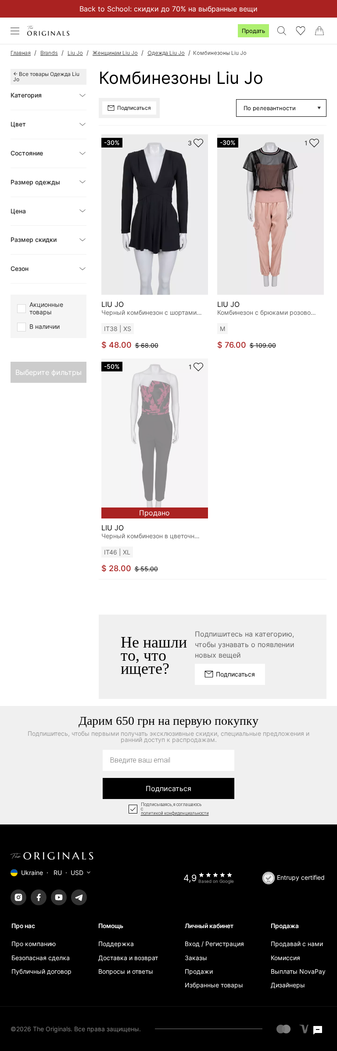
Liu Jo (75, 53)
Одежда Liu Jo (166, 53)
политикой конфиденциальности (175, 813)
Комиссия (285, 957)
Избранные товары (214, 985)
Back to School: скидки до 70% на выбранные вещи (168, 8)
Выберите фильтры (48, 372)
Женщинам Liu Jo (115, 53)
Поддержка (116, 943)
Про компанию (33, 943)
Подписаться (168, 788)
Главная (21, 53)
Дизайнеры (288, 985)
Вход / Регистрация (214, 943)
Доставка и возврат (128, 957)
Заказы (196, 957)
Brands (49, 53)
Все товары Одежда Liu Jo (46, 77)
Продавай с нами (297, 943)
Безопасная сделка (40, 957)
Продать (253, 30)
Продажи (199, 971)
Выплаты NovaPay (298, 971)
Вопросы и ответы (125, 971)
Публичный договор (41, 971)
